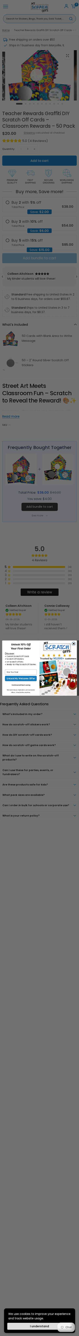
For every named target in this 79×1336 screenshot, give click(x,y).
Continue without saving (21, 685)
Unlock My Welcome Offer (21, 678)
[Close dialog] (74, 643)
